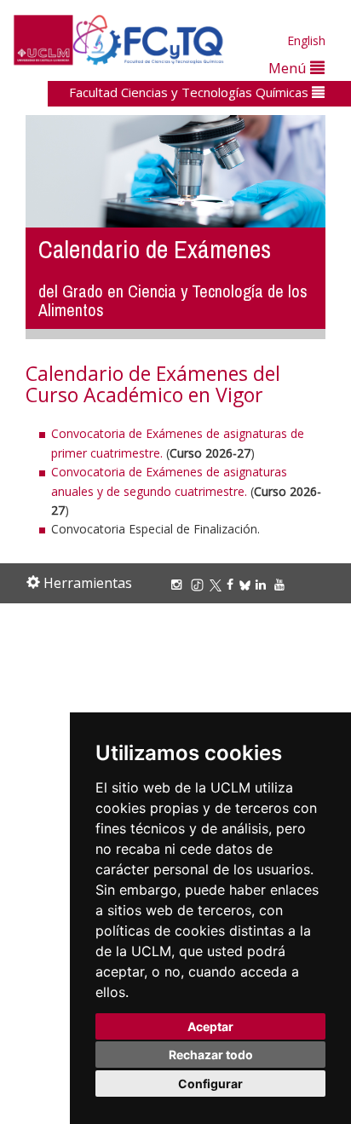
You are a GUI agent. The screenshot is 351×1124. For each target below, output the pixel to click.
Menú (289, 68)
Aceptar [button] (210, 1026)
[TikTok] (200, 584)
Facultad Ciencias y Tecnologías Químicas (190, 92)
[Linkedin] (261, 584)
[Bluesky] (247, 584)
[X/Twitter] (218, 584)
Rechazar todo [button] (211, 1054)
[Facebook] (233, 584)
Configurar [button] (210, 1083)
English (306, 40)
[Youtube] (282, 584)
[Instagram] (179, 584)
